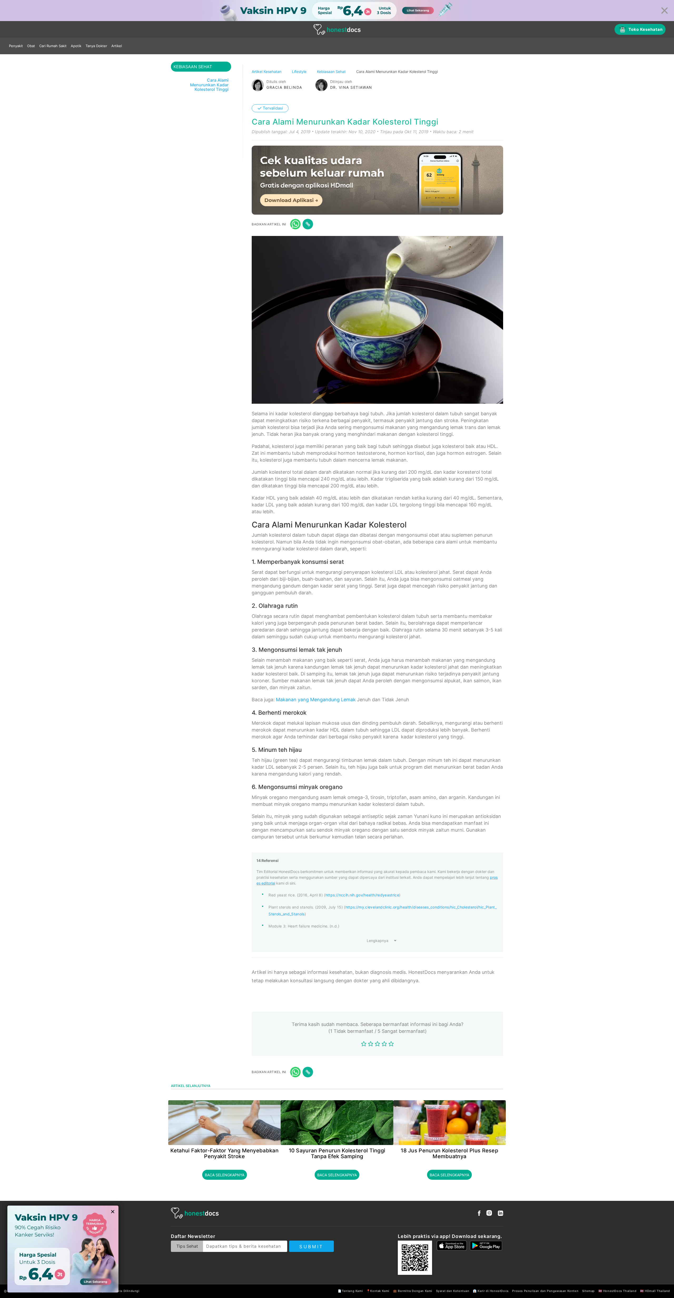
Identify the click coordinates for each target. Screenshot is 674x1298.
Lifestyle (300, 71)
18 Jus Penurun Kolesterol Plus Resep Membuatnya (449, 1153)
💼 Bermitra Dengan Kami (412, 1291)
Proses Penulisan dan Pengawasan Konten (545, 1291)
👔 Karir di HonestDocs (491, 1291)
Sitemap (588, 1291)
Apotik (76, 46)
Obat (31, 46)
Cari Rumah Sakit (53, 46)
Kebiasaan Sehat (332, 71)
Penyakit (16, 46)
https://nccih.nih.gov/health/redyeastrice (362, 895)
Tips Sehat (187, 1246)
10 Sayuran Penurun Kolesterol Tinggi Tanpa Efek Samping (337, 1153)
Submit (311, 1246)
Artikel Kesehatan (267, 71)
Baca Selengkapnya (224, 1175)
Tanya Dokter (96, 46)
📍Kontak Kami (377, 1291)
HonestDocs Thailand (619, 1291)
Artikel (116, 46)
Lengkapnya (377, 940)
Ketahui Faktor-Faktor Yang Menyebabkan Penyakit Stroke (224, 1153)
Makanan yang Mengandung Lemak (316, 699)
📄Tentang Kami (350, 1291)
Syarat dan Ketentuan (452, 1291)
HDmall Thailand (657, 1291)
